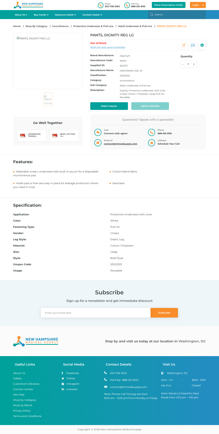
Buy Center (40, 14)
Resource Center (64, 14)
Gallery (17, 378)
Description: (97, 90)
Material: (19, 245)
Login (195, 5)
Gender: (18, 233)
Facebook (72, 373)
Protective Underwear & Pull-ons (93, 26)
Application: (21, 214)
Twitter (70, 378)
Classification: (98, 75)
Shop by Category (24, 400)
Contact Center (91, 14)
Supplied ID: (97, 65)
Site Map (18, 394)
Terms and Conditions (27, 416)
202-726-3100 (112, 6)
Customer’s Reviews (26, 383)
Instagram (73, 383)
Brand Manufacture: (102, 55)
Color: (17, 220)
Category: (96, 80)
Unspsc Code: (22, 264)
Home (17, 26)
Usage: (17, 270)
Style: (17, 258)
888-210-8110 (138, 6)
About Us (20, 14)
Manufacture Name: (102, 70)
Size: (16, 252)
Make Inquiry (109, 106)
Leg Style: (19, 239)
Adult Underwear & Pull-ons (135, 26)
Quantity (187, 56)
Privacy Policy (21, 410)
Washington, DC (192, 341)
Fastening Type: (23, 227)
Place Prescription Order (168, 5)
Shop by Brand (22, 405)
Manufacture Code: (101, 60)
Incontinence (60, 26)
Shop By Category (36, 26)
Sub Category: (98, 85)
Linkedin (72, 389)
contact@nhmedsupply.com (120, 143)
